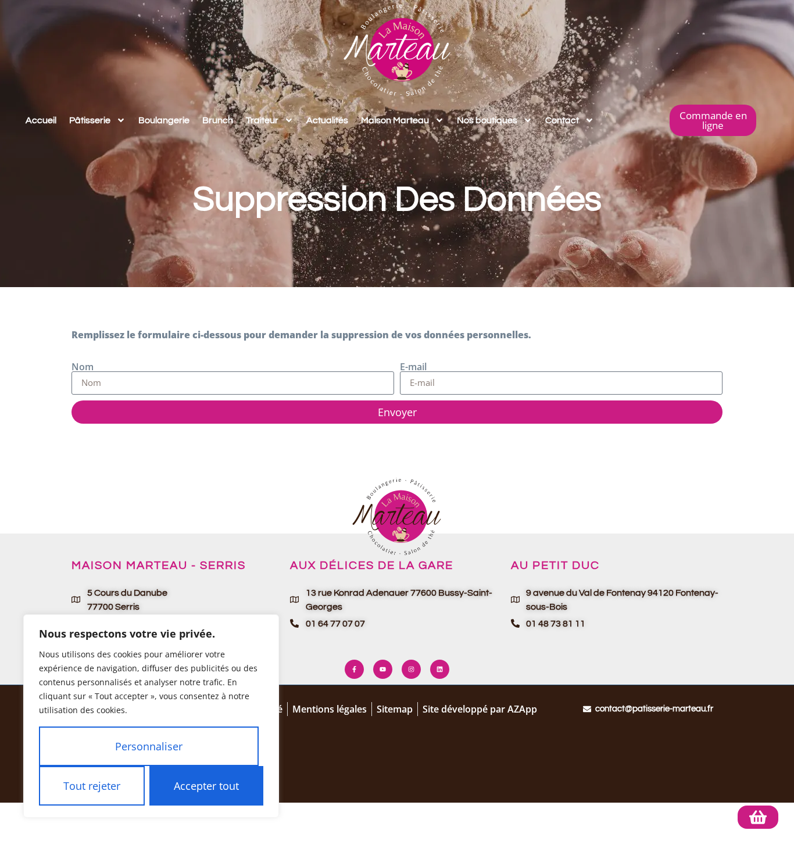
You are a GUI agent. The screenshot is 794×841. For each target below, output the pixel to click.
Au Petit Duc (555, 565)
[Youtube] (382, 669)
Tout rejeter (91, 786)
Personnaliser (149, 746)
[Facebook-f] (354, 669)
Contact (562, 120)
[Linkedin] (439, 669)
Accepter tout (206, 786)
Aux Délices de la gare (371, 565)
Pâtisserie (89, 120)
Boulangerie (163, 120)
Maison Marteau (395, 120)
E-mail (413, 366)
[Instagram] (411, 669)
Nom (82, 366)
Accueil (41, 120)
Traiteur (262, 120)
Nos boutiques (487, 120)
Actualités (327, 120)
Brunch (217, 120)
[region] (151, 716)
